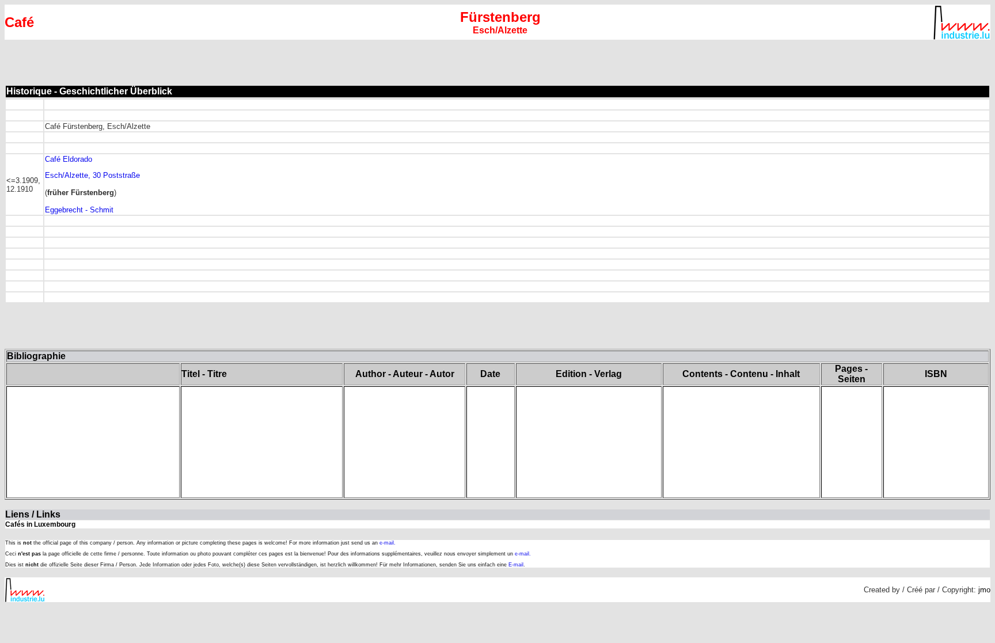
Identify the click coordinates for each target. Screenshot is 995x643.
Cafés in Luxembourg (40, 524)
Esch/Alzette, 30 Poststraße (92, 175)
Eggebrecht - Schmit (79, 210)
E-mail (515, 565)
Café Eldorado (68, 159)
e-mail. (387, 543)
